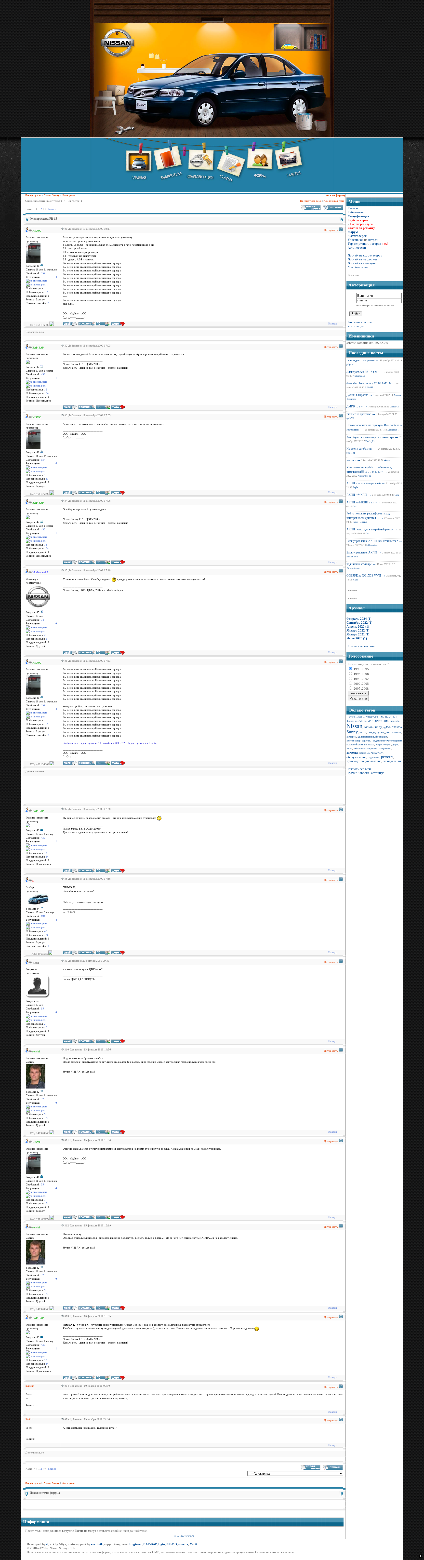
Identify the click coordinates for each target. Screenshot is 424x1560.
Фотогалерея (357, 236)
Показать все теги (358, 769)
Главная (353, 208)
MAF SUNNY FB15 (378, 721)
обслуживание (356, 757)
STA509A (397, 727)
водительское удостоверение (387, 740)
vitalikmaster (359, 376)
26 (47, 935)
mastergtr (394, 721)
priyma (349, 364)
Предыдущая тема (310, 200)
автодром (351, 736)
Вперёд (52, 208)
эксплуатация (392, 761)
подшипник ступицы (358, 564)
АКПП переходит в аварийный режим (369, 529)
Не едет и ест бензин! (359, 448)
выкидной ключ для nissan (360, 744)
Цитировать (331, 230)
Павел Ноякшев (360, 522)
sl (47, 1544)
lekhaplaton (372, 545)
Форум (353, 232)
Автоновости (357, 247)
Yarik (194, 1544)
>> (377, 372)
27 (47, 1118)
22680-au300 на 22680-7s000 (363, 717)
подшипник (374, 757)
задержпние (385, 748)
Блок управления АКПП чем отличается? (372, 541)
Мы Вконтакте (358, 267)
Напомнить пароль (359, 322)
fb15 (395, 717)
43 (45, 931)
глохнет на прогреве (358, 414)
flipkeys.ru (351, 721)
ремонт (387, 757)
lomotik (362, 343)
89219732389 (378, 343)
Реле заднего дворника (360, 360)
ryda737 (350, 418)
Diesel (388, 717)
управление (373, 761)
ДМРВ (350, 406)
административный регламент (372, 736)
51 (47, 292)
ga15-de (362, 721)
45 (376, 472)
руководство (355, 761)
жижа (349, 748)
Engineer (135, 1544)
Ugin (161, 1544)
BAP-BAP (150, 1544)
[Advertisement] (115, 789)
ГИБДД (372, 732)
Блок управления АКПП (361, 552)
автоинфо (377, 773)
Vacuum (351, 460)
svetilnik (97, 1544)
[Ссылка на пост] (62, 228)
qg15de (387, 727)
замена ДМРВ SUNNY (371, 753)
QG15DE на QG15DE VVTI (363, 575)
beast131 (350, 453)
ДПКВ (380, 732)
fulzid (355, 579)
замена (352, 752)
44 (373, 472)
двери (379, 744)
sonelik (183, 1544)
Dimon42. (394, 406)
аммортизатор (353, 740)
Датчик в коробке (357, 395)
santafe (351, 343)
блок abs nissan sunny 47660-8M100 (368, 383)
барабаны (366, 740)
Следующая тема (334, 200)
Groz (397, 495)
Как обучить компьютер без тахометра (370, 437)
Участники (355, 240)
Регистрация (355, 326)
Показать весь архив (360, 646)
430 (43, 374)
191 (43, 916)
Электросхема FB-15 (359, 372)
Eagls (355, 487)
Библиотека (356, 212)
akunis (387, 460)
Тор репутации (358, 243)
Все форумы (33, 195)
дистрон (387, 744)
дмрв (395, 744)
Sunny (352, 731)
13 (45, 389)
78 (42, 620)
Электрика (68, 195)
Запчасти (396, 732)
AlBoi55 (369, 387)
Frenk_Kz (370, 441)
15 (42, 1008)
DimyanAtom (352, 568)
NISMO (171, 1544)
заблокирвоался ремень (366, 748)
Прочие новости (357, 773)
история (375, 243)
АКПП (362, 732)
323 (43, 1099)
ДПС (388, 732)
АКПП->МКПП (356, 495)
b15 (382, 717)
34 (47, 393)
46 (379, 472)
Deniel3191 (393, 430)
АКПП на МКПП (357, 502)
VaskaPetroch (364, 476)
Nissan (354, 726)
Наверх (332, 323)
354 (43, 273)
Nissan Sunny (51, 195)
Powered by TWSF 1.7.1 (184, 1536)
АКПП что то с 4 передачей (363, 483)
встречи (373, 240)
